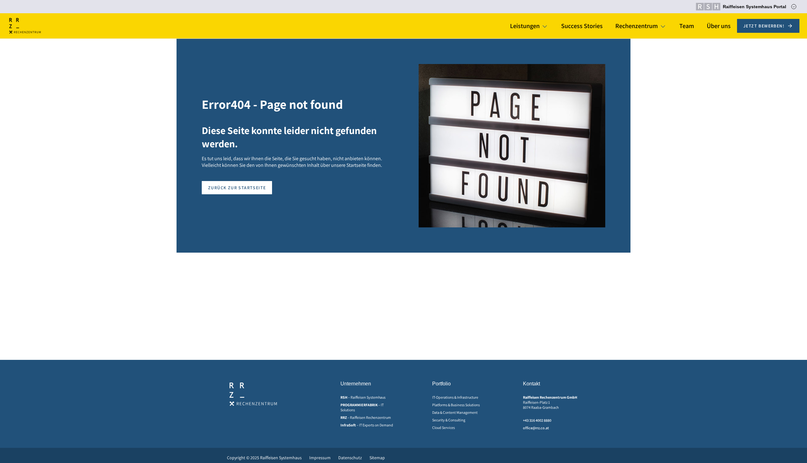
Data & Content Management (455, 412)
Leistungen (525, 26)
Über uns (719, 26)
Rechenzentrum (636, 26)
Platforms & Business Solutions (456, 404)
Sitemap (377, 457)
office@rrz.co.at (536, 427)
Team (686, 26)
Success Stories (582, 26)
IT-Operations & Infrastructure (455, 397)
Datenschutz (350, 457)
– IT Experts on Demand (366, 425)
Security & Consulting (448, 420)
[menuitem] (369, 397)
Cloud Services (443, 427)
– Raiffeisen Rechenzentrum (365, 417)
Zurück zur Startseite (237, 187)
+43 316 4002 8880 (537, 420)
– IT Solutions (362, 407)
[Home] (25, 25)
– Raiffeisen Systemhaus (363, 397)
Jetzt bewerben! (763, 26)
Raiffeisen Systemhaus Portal (754, 6)
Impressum (320, 457)
